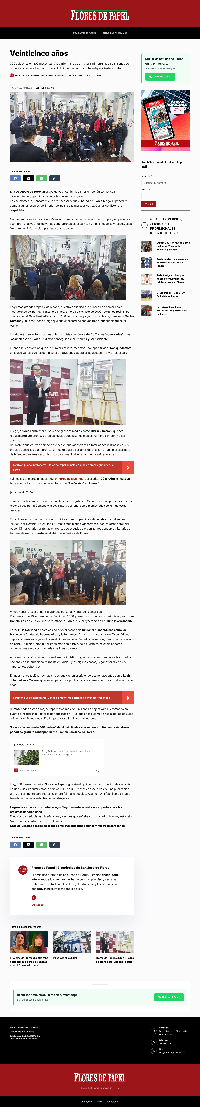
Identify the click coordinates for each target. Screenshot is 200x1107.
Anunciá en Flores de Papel (24, 1027)
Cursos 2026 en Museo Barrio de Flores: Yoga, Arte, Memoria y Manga (173, 246)
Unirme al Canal (162, 76)
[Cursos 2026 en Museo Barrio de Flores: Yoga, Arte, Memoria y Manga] (146, 246)
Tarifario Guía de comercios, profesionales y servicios (25, 1037)
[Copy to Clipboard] (54, 178)
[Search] (11, 33)
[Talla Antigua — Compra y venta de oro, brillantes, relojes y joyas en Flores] (146, 279)
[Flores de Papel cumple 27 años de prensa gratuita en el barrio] (115, 942)
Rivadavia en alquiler (65, 957)
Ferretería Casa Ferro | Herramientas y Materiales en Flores (172, 310)
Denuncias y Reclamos (115, 33)
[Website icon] (34, 897)
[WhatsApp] (41, 178)
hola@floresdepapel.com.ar (172, 1052)
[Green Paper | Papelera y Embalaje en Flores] (146, 295)
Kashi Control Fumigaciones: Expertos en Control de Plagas (173, 262)
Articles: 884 (38, 905)
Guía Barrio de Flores (84, 33)
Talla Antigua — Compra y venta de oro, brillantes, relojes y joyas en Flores (171, 279)
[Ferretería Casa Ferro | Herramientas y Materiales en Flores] (146, 310)
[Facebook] (15, 178)
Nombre (146, 176)
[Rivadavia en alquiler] (72, 942)
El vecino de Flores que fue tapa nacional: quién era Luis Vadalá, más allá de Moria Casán (29, 961)
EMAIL (145, 189)
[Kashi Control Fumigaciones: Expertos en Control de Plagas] (146, 262)
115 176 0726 (165, 1043)
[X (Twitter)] (28, 178)
